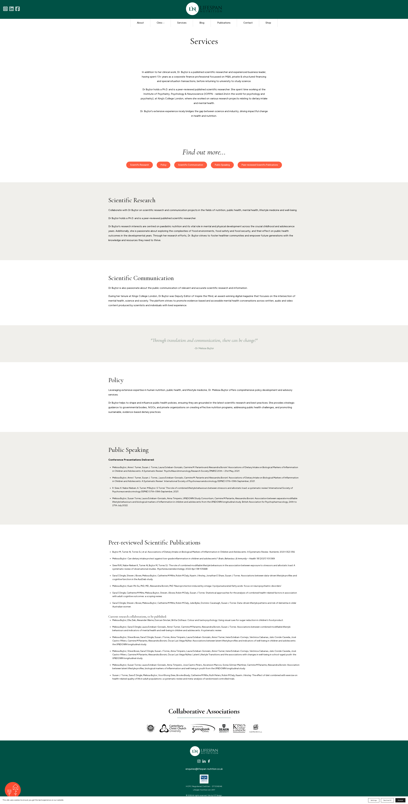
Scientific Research (139, 165)
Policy (163, 165)
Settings (374, 800)
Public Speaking (222, 165)
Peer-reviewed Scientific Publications (260, 165)
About (140, 22)
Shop (268, 22)
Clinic (159, 22)
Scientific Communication (190, 165)
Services (181, 22)
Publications (223, 22)
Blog (201, 22)
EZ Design (218, 795)
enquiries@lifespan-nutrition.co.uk (204, 769)
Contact (248, 22)
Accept (400, 800)
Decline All (387, 800)
